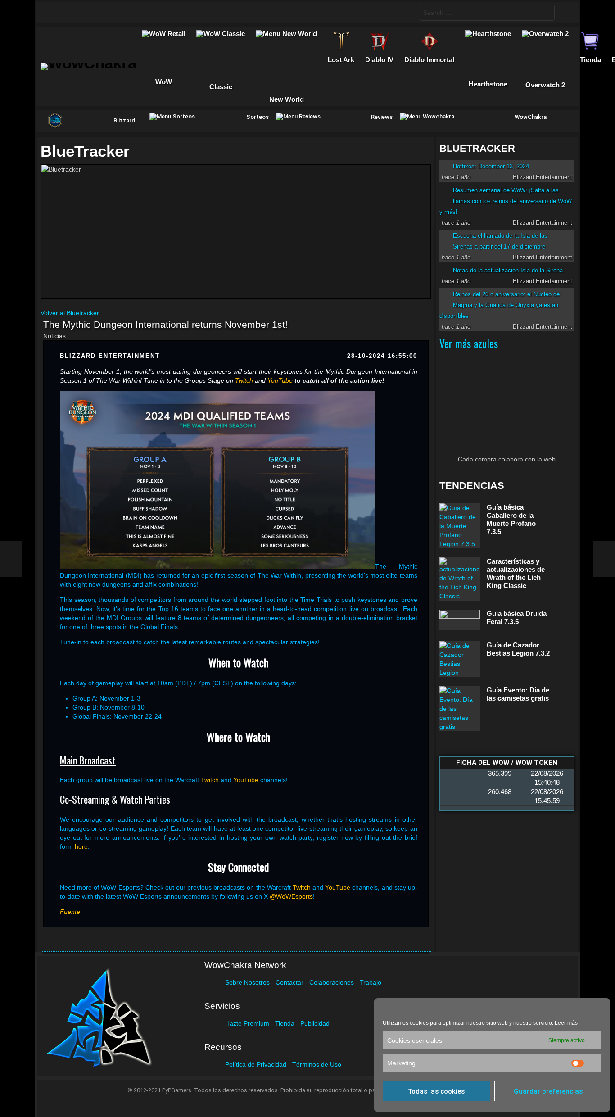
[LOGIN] (564, 13)
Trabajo (370, 982)
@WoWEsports (291, 896)
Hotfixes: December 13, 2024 (491, 166)
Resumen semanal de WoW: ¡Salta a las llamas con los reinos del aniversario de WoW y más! (505, 201)
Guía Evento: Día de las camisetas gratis (518, 694)
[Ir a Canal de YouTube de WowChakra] (108, 12)
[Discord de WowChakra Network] (125, 12)
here (81, 846)
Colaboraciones (331, 982)
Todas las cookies (436, 1091)
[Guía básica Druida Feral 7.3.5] (459, 620)
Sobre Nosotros (247, 982)
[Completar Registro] (11, 559)
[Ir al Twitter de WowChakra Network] (73, 12)
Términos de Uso (316, 1064)
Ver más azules (468, 343)
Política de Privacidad (255, 1064)
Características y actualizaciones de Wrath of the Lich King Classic (516, 573)
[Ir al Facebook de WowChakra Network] (55, 12)
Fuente (70, 911)
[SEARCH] (405, 13)
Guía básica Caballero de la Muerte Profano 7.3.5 (511, 519)
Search (546, 14)
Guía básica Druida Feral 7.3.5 (517, 617)
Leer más (566, 1023)
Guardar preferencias (548, 1091)
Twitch (210, 779)
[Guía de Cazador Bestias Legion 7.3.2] (459, 659)
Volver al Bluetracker (70, 313)
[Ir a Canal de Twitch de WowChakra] (90, 12)
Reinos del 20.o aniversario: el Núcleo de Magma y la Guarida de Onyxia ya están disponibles (499, 305)
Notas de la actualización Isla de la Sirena (508, 270)
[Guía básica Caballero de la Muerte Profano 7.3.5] (459, 525)
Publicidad (315, 1023)
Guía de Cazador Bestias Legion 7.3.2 (518, 649)
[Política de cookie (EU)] (604, 559)
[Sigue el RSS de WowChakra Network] (143, 12)
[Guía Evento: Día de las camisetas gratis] (459, 708)
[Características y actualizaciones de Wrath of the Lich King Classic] (459, 579)
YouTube (245, 779)
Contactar (289, 982)
